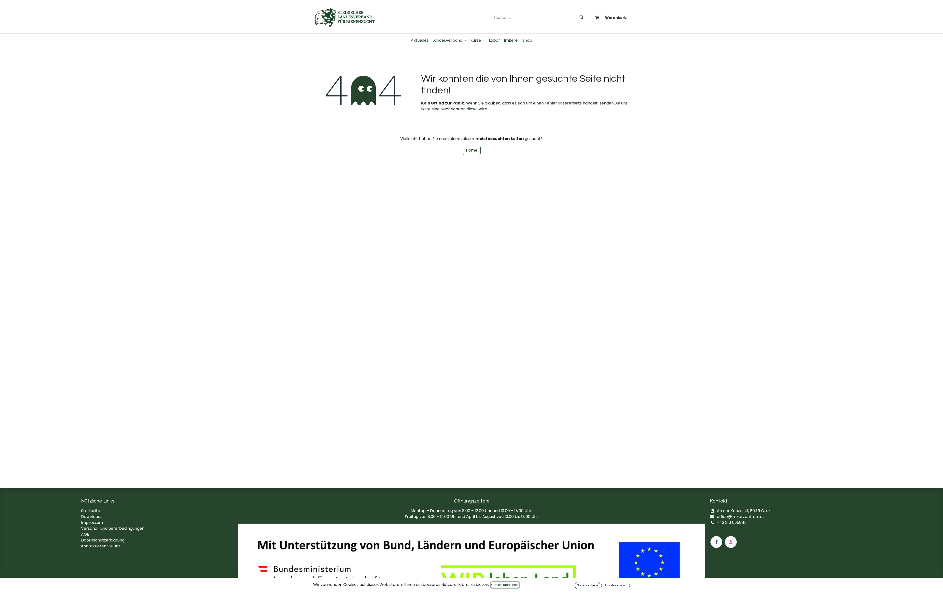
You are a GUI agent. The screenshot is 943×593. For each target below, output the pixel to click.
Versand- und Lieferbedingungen (112, 528)
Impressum (92, 522)
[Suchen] (581, 17)
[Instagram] (731, 542)
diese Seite (477, 109)
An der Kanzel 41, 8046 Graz (743, 511)
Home (471, 150)
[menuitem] (419, 40)
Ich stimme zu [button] (615, 585)
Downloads (91, 516)
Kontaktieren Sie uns (100, 546)
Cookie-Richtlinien (505, 585)
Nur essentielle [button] (587, 585)
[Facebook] (716, 542)
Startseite (90, 511)
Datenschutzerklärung (103, 540)
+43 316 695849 (732, 522)
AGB (85, 534)
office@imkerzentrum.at (740, 516)
